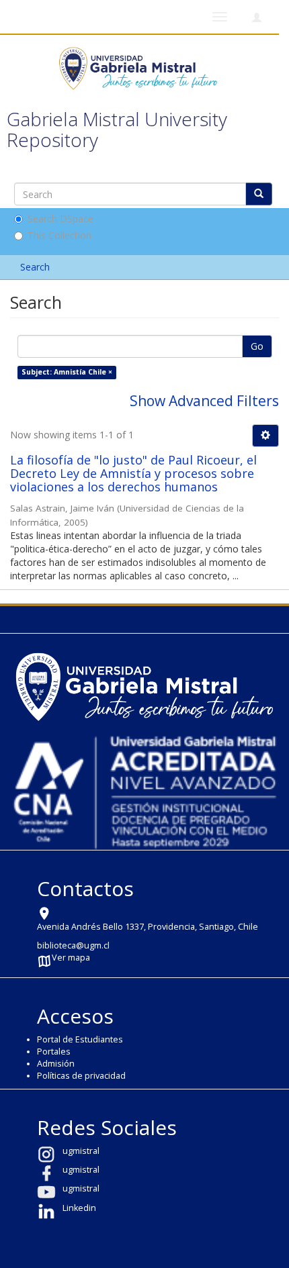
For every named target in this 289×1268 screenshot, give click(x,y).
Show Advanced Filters (204, 400)
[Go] (258, 194)
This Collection (59, 235)
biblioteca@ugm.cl (73, 945)
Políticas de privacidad (81, 1075)
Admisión (56, 1063)
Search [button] (36, 266)
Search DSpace (60, 218)
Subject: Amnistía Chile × (67, 372)
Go (257, 346)
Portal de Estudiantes (80, 1039)
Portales (54, 1051)
